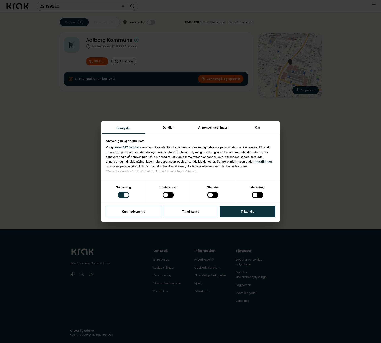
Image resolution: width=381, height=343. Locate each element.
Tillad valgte (190, 211)
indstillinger (263, 161)
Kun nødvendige (133, 211)
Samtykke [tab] (123, 127)
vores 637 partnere (127, 147)
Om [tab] (257, 127)
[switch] (168, 195)
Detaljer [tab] (168, 127)
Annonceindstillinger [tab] (213, 127)
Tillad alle (247, 211)
